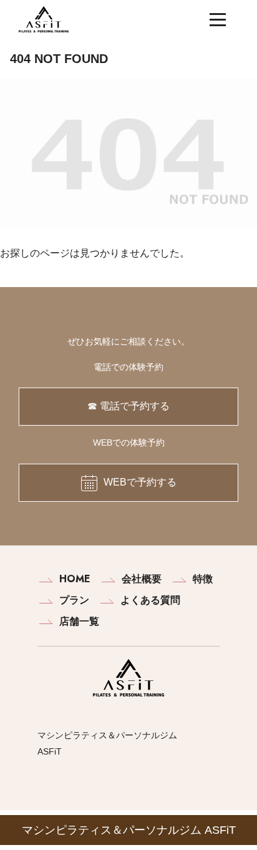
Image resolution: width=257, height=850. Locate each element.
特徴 (203, 579)
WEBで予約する (140, 482)
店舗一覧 (79, 621)
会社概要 (142, 579)
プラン (74, 600)
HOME (74, 579)
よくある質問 (150, 600)
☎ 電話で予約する (128, 406)
